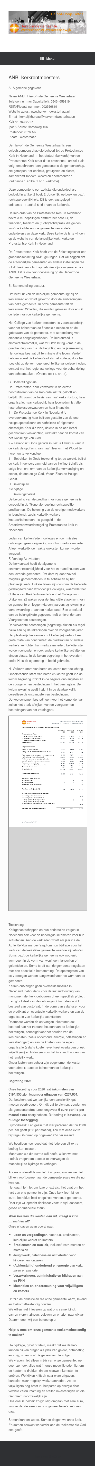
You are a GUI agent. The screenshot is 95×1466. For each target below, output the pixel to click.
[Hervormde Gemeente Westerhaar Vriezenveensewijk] (47, 22)
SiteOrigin (55, 1456)
